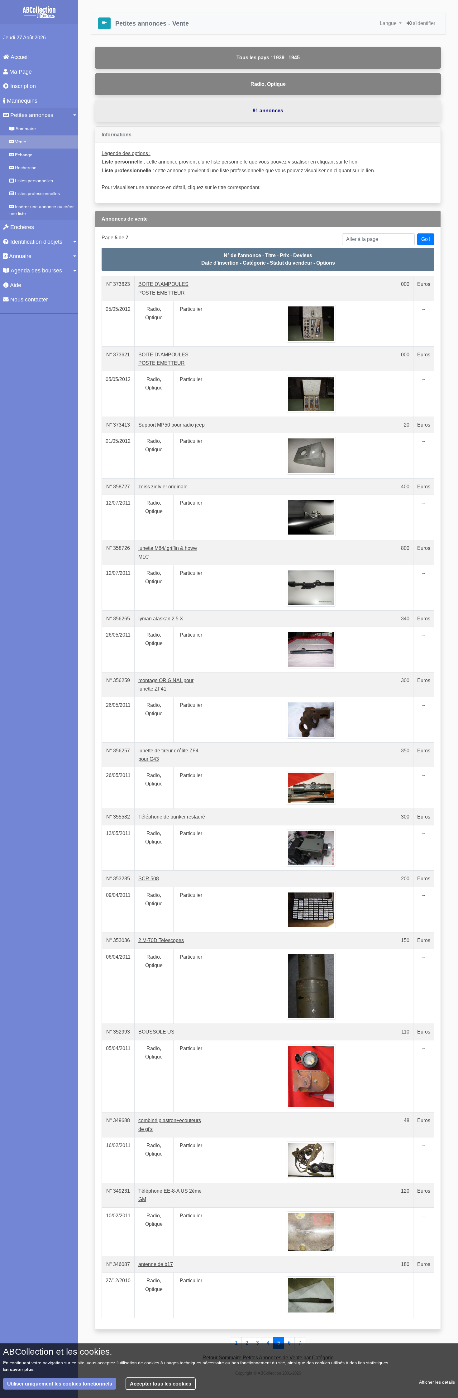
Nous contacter (28, 299)
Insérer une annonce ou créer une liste (41, 210)
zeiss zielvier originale (163, 486)
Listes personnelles (33, 180)
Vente (20, 141)
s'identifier (423, 23)
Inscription (22, 86)
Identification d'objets (35, 242)
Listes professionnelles (37, 193)
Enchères (21, 227)
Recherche (25, 167)
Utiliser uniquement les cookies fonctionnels (59, 1383)
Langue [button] (389, 23)
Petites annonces (31, 115)
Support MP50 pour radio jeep (171, 425)
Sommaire (25, 128)
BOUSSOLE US (156, 1031)
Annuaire (19, 256)
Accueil (19, 57)
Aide (15, 285)
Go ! (425, 239)
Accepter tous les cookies (160, 1383)
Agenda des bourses (35, 270)
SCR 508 (148, 878)
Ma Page (20, 72)
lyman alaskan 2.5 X (160, 618)
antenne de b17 (155, 1264)
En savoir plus (18, 1369)
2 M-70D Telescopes (161, 940)
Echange (23, 154)
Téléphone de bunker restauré (171, 816)
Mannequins (21, 101)
